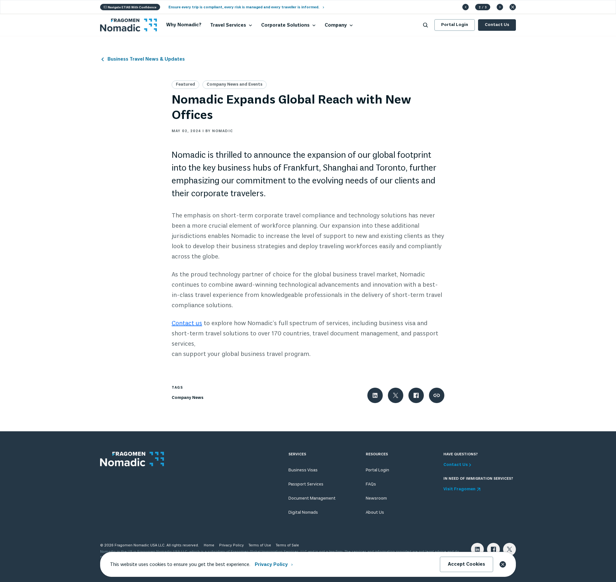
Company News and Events (234, 84)
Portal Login (454, 25)
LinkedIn (477, 549)
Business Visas (303, 470)
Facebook (493, 549)
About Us (375, 512)
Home (209, 545)
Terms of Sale (287, 545)
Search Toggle (425, 25)
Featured (185, 84)
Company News (187, 398)
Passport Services (305, 484)
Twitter (509, 549)
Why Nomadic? (183, 25)
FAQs (371, 484)
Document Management (312, 498)
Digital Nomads (303, 512)
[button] (465, 7)
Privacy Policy (231, 545)
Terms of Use (260, 545)
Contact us (187, 323)
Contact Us (497, 25)
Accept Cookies (466, 564)
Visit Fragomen (459, 489)
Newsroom (376, 498)
